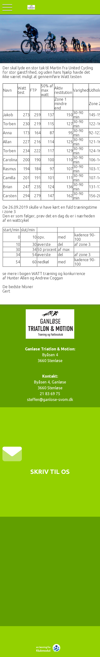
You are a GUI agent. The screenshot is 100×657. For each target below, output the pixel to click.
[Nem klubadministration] (49, 651)
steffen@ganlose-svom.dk (50, 399)
